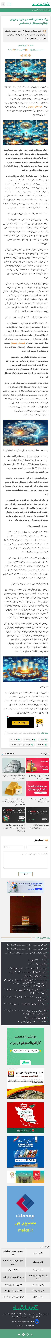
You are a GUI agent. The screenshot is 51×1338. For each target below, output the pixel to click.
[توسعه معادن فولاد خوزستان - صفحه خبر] (25, 1083)
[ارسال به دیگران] (26, 55)
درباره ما (20, 1325)
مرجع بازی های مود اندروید (13, 1296)
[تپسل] (8, 717)
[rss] (32, 1335)
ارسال (25, 873)
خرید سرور (38, 1296)
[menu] (9, 4)
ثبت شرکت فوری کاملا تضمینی (38, 1277)
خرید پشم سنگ (37, 1290)
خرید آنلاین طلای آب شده (13, 1277)
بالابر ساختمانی (38, 1285)
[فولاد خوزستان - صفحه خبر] (25, 1117)
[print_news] (29, 55)
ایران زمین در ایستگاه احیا (37, 964)
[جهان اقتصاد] (41, 4)
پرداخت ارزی (13, 1269)
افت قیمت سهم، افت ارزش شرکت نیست (32, 1021)
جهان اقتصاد (12, 1313)
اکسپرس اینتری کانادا (13, 1285)
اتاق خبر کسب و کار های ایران (13, 1262)
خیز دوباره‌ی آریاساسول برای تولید (35, 1017)
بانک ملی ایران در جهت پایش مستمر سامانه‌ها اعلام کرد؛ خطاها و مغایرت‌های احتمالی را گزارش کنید (25, 1012)
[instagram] (27, 1335)
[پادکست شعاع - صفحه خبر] (25, 1046)
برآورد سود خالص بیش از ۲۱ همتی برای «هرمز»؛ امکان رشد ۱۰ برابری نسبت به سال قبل (25, 991)
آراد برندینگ (38, 1262)
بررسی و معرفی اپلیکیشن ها (13, 1253)
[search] (3, 4)
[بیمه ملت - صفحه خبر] (25, 1214)
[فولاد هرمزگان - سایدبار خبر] (25, 914)
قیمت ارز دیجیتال (35, 106)
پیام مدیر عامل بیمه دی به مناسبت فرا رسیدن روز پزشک (27, 968)
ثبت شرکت (37, 1269)
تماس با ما (30, 1325)
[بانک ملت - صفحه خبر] (25, 1177)
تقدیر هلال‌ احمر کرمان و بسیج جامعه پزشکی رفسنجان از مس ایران (25, 955)
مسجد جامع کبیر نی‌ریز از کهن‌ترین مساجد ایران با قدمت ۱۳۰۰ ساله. (25, 1005)
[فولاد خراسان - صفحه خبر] (25, 1152)
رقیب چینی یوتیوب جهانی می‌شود (35, 976)
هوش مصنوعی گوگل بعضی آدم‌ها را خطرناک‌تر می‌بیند (28, 972)
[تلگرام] (21, 55)
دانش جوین (38, 1253)
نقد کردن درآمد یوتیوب (13, 1290)
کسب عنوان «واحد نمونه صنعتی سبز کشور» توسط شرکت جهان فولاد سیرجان (25, 998)
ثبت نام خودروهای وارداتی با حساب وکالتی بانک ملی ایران (26, 945)
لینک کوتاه (44, 733)
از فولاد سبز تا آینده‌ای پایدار (41, 10)
